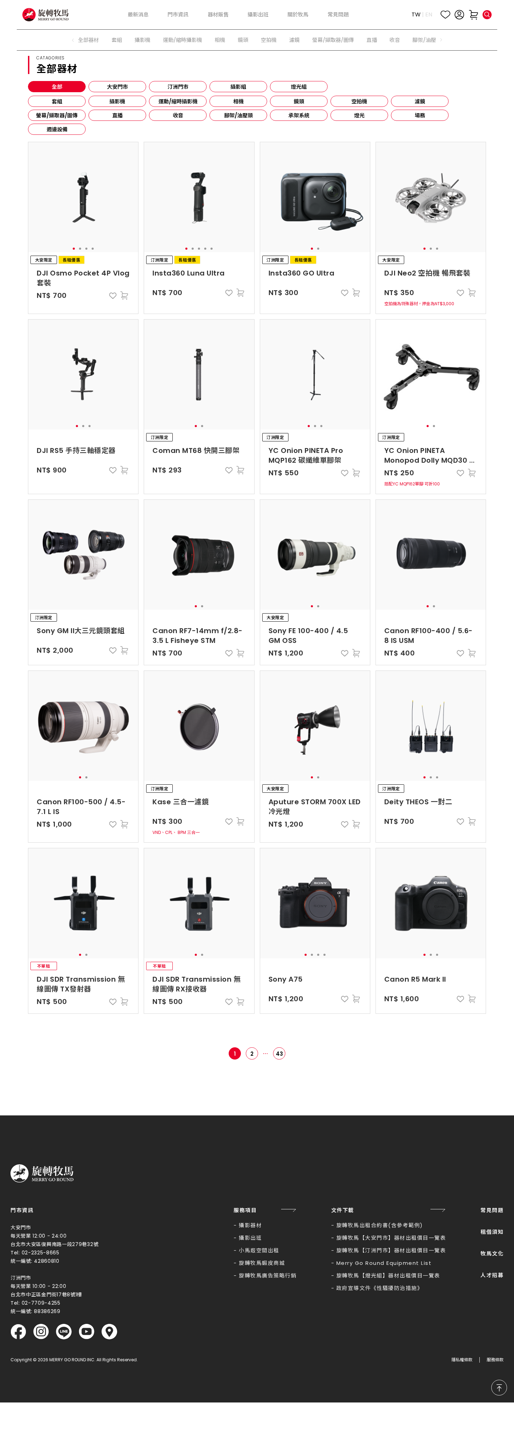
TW (416, 14)
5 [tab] (211, 249)
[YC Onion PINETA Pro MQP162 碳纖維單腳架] (315, 375)
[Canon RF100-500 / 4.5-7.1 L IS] (83, 726)
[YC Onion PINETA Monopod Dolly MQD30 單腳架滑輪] (431, 375)
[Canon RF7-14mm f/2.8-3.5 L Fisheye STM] (199, 555)
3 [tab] (86, 249)
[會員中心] (459, 15)
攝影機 (142, 40)
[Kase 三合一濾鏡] (199, 726)
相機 (220, 40)
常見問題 (492, 1210)
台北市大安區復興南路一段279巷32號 (54, 1244)
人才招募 (492, 1275)
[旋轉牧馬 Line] (64, 1332)
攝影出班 (250, 1237)
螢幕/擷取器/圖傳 (333, 40)
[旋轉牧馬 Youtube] (86, 1332)
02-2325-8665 (40, 1252)
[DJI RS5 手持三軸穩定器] (83, 375)
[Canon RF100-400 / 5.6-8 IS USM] (431, 555)
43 (279, 1053)
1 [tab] (74, 249)
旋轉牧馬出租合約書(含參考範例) (379, 1225)
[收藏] (445, 15)
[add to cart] (124, 295)
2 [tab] (80, 249)
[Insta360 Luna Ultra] (199, 197)
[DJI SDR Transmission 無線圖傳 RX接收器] (199, 903)
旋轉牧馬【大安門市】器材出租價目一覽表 (391, 1237)
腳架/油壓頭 (427, 40)
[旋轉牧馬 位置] (109, 1332)
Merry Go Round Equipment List (384, 1263)
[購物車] (473, 15)
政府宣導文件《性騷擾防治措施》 (379, 1288)
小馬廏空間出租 (259, 1250)
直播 (371, 40)
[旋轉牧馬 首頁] (41, 1173)
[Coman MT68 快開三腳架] (199, 375)
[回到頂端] (499, 1387)
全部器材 (88, 40)
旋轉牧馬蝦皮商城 (262, 1263)
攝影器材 (250, 1225)
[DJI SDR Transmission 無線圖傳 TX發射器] (83, 903)
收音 (395, 40)
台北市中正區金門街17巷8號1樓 (46, 1294)
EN (428, 14)
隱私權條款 (461, 1360)
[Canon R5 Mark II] (431, 903)
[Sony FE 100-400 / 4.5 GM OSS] (315, 555)
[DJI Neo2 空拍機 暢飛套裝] (431, 197)
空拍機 (269, 40)
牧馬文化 (492, 1253)
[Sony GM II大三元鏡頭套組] (83, 555)
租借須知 (492, 1232)
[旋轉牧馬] (45, 14)
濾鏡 (294, 40)
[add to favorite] (113, 295)
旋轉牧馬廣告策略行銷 (268, 1275)
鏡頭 (243, 40)
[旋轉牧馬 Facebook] (18, 1332)
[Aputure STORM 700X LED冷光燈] (315, 726)
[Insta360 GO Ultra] (315, 197)
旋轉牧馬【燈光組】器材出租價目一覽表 (388, 1275)
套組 (117, 40)
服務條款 (495, 1360)
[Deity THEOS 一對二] (431, 726)
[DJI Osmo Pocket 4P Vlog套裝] (83, 197)
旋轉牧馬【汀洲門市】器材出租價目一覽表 (391, 1250)
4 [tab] (93, 249)
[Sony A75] (315, 903)
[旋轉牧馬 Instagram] (41, 1332)
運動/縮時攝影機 (182, 40)
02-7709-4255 (41, 1302)
